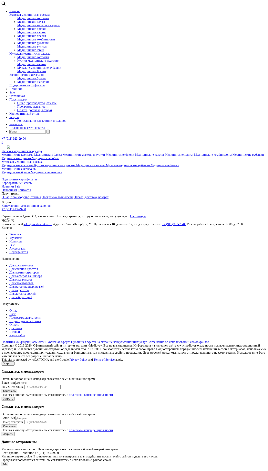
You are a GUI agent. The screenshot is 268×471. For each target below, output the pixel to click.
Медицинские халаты (31, 32)
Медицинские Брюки (31, 71)
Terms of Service (104, 359)
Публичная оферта (58, 342)
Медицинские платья (31, 35)
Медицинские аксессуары (26, 74)
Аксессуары (17, 248)
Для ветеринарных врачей (26, 286)
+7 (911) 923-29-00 (14, 138)
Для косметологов (21, 265)
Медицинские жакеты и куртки (38, 25)
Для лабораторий (20, 297)
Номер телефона (13, 386)
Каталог (14, 11)
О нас (13, 310)
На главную (138, 216)
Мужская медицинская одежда (29, 53)
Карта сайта (17, 335)
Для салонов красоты (23, 269)
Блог (12, 314)
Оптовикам (17, 96)
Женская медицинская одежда (29, 14)
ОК (5, 463)
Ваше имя (8, 382)
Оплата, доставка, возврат (34, 110)
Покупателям (18, 99)
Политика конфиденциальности (23, 342)
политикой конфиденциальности (91, 394)
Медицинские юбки (30, 50)
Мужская (15, 238)
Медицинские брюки (31, 28)
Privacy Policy (78, 359)
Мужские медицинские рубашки (39, 67)
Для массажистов (21, 279)
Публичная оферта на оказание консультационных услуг (109, 342)
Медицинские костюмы (33, 18)
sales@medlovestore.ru (38, 224)
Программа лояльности (32, 106)
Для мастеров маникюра (25, 276)
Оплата (14, 324)
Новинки (15, 89)
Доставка (15, 328)
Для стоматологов (21, 283)
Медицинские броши (31, 78)
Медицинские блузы (31, 21)
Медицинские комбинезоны (36, 39)
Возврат (14, 331)
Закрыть (8, 363)
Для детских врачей (22, 293)
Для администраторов (24, 272)
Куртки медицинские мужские (37, 60)
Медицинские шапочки (33, 81)
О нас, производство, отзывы (37, 103)
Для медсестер (19, 290)
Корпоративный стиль (24, 113)
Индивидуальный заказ (25, 321)
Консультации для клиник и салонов (41, 120)
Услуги (14, 117)
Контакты (16, 124)
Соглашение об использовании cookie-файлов (178, 342)
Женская (15, 234)
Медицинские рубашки (33, 43)
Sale (12, 92)
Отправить (9, 391)
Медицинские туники (32, 46)
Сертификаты (18, 252)
